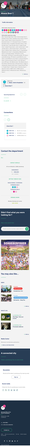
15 (13, 191)
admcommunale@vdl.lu (8, 424)
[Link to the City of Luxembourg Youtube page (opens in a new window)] (11, 390)
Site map (17, 434)
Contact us (6, 430)
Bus (2, 157)
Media (2, 434)
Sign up (16, 377)
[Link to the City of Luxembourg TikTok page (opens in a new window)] (17, 390)
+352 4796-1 (5, 422)
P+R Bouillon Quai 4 (15, 189)
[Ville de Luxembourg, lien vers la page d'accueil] (4, 7)
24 (17, 187)
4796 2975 (16, 172)
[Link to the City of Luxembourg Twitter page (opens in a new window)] (6, 390)
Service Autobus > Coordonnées (15, 182)
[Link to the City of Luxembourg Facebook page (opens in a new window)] (3, 390)
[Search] (27, 229)
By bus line (3, 11)
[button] (21, 94)
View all (26, 74)
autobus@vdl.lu (15, 169)
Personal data (3, 435)
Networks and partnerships (9, 434)
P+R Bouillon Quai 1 (15, 184)
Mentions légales (23, 434)
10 (12, 187)
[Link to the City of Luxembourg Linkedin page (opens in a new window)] (14, 390)
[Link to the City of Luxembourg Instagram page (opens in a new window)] (9, 390)
